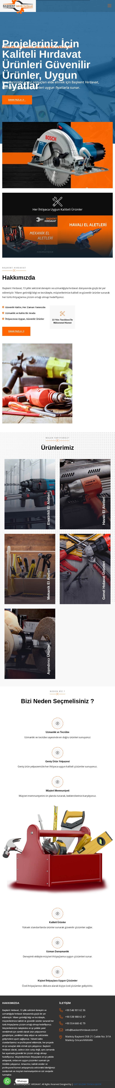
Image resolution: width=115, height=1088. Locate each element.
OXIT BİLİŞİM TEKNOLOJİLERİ (87, 1084)
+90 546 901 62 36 (75, 1010)
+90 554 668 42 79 (75, 1023)
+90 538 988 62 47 (75, 1016)
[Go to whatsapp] (7, 1081)
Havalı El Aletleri (85, 493)
